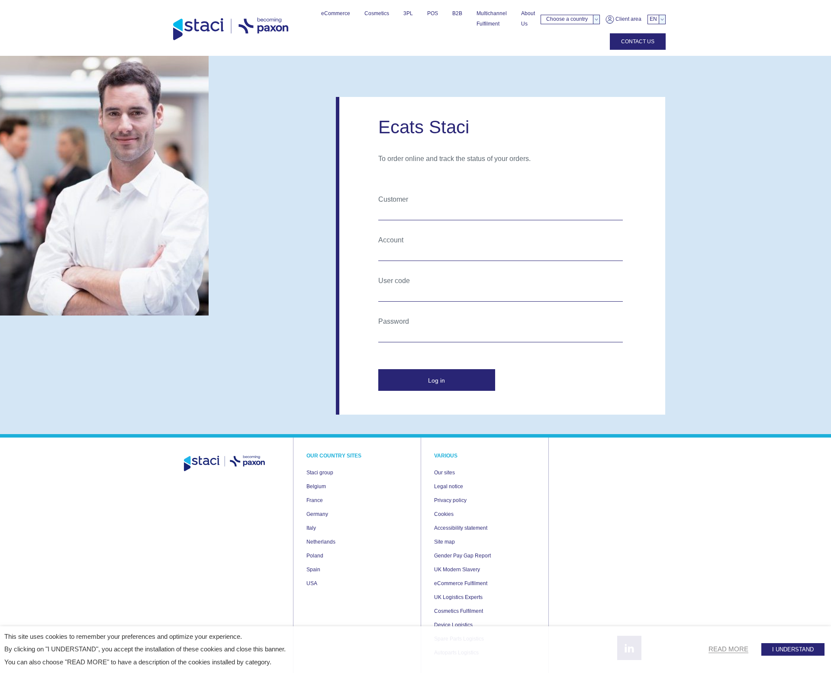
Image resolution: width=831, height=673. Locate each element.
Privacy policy (450, 500)
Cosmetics (376, 13)
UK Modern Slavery (457, 570)
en (653, 19)
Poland (314, 556)
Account (390, 240)
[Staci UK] (231, 29)
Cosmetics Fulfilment (458, 611)
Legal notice (448, 486)
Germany (317, 514)
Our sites (444, 473)
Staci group (319, 473)
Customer (393, 199)
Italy (311, 528)
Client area (627, 19)
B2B (457, 13)
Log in (436, 380)
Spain (313, 570)
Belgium (316, 486)
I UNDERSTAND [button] (793, 649)
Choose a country (567, 19)
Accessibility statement (460, 528)
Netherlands (320, 542)
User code (394, 280)
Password (393, 321)
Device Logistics (453, 625)
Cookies (444, 514)
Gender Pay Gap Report (462, 556)
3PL (408, 13)
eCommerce (335, 13)
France (314, 500)
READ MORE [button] (728, 649)
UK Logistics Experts (458, 597)
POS (432, 13)
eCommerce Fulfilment (460, 583)
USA (311, 583)
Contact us (637, 42)
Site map (444, 542)
